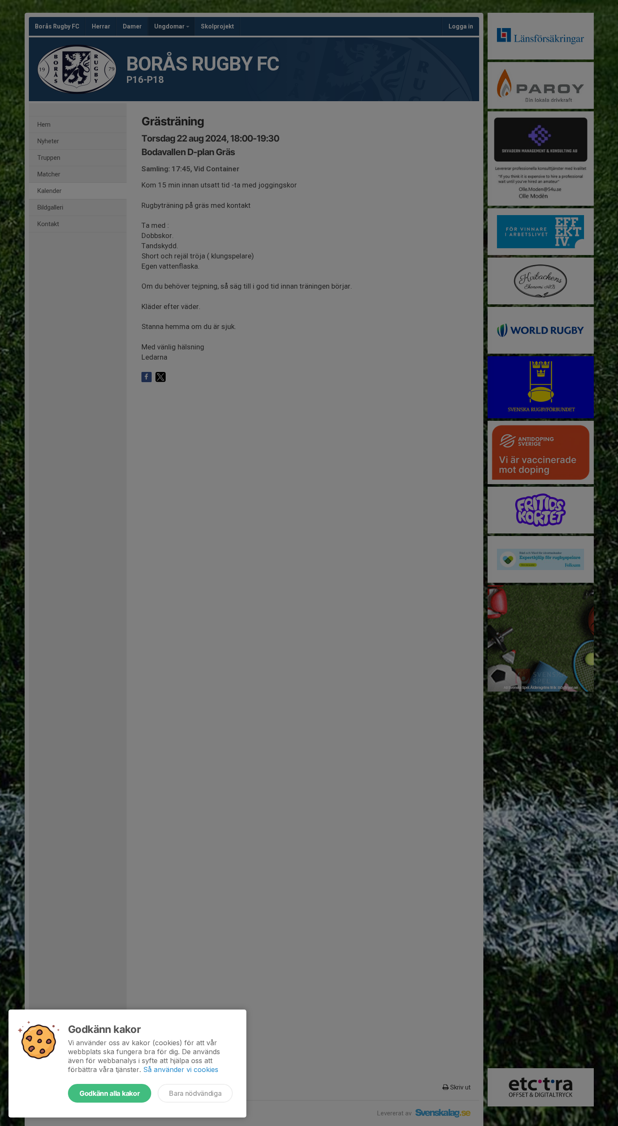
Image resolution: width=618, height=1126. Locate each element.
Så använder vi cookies (180, 1069)
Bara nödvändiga (195, 1093)
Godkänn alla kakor (109, 1093)
